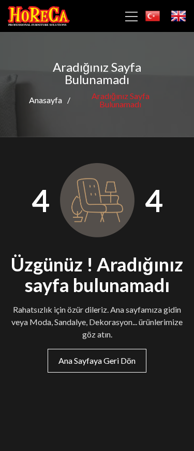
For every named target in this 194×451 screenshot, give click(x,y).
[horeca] (39, 16)
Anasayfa (45, 100)
